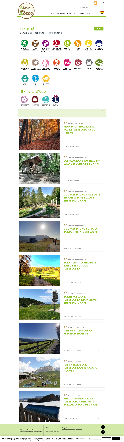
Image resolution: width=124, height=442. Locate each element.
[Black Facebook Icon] (100, 3)
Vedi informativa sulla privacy (66, 440)
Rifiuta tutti (107, 439)
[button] (102, 110)
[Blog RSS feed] (95, 3)
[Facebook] (103, 427)
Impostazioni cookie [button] (95, 439)
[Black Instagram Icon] (103, 3)
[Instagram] (103, 432)
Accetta (116, 439)
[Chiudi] (122, 439)
